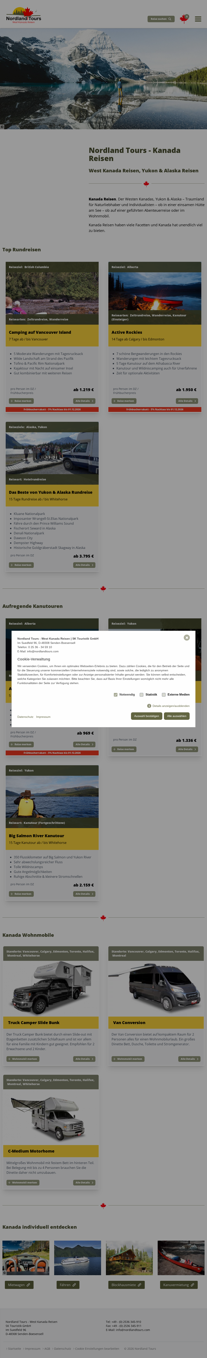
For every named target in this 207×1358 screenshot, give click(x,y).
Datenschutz (25, 716)
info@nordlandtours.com (43, 651)
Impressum (43, 716)
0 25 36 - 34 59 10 (40, 647)
